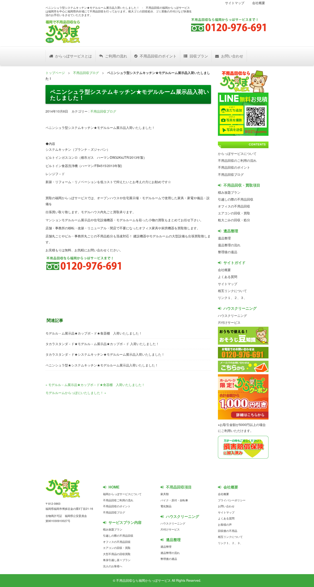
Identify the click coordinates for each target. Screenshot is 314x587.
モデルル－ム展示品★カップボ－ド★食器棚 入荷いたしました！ (94, 333)
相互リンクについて (232, 290)
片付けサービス (229, 322)
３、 (243, 297)
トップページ (55, 72)
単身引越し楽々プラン (117, 560)
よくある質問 (227, 276)
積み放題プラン (229, 192)
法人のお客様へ (112, 566)
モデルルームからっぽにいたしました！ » (76, 392)
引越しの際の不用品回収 (235, 199)
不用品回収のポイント (158, 56)
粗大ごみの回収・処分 (234, 220)
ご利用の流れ (116, 56)
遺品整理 (224, 238)
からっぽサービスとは (73, 56)
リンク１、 (226, 297)
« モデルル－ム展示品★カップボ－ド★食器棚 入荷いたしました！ (95, 384)
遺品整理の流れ (229, 245)
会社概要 (258, 2)
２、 (237, 297)
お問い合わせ (232, 56)
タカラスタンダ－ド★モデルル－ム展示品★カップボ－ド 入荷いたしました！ (102, 343)
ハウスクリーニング (232, 315)
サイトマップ (234, 2)
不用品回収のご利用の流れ (237, 160)
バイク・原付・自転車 (174, 500)
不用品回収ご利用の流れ (118, 500)
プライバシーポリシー (231, 500)
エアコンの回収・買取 (234, 213)
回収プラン (199, 56)
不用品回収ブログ (86, 72)
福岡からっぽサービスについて (122, 494)
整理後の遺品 (227, 252)
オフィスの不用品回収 (234, 206)
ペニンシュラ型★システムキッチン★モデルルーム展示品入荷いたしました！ (102, 365)
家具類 (164, 494)
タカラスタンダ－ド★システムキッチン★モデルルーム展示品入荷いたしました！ (105, 354)
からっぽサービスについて (237, 153)
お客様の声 (225, 524)
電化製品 (165, 506)
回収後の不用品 (227, 531)
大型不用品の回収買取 (117, 554)
